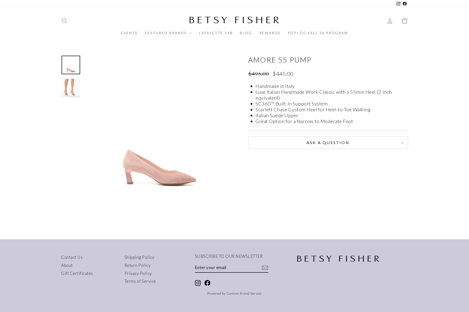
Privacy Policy (138, 273)
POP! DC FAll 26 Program (318, 33)
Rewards (270, 33)
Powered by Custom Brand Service (234, 293)
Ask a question (328, 142)
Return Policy (138, 265)
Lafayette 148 (216, 33)
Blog (246, 33)
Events (129, 33)
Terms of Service (140, 281)
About (67, 265)
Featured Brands (166, 33)
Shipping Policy (139, 257)
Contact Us (72, 257)
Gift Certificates (77, 273)
